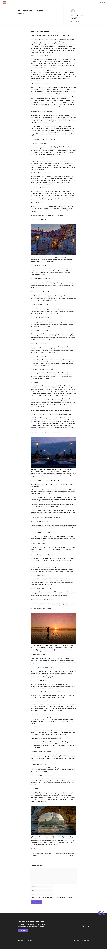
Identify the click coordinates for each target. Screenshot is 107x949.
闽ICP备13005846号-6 (27, 940)
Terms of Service (85, 940)
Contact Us (23, 930)
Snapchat (54, 414)
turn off (60, 310)
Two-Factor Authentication (44, 667)
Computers (34, 848)
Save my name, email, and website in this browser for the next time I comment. (54, 897)
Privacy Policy (76, 940)
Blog (97, 2)
